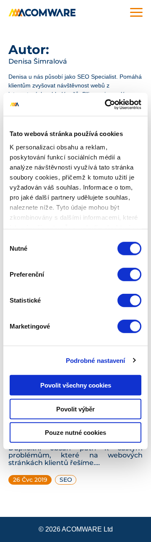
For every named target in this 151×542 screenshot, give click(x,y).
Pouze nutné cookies (75, 432)
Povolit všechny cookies (75, 385)
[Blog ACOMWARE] (42, 12)
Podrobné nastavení (95, 360)
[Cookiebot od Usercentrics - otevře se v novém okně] (106, 104)
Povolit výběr (75, 408)
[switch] (129, 274)
